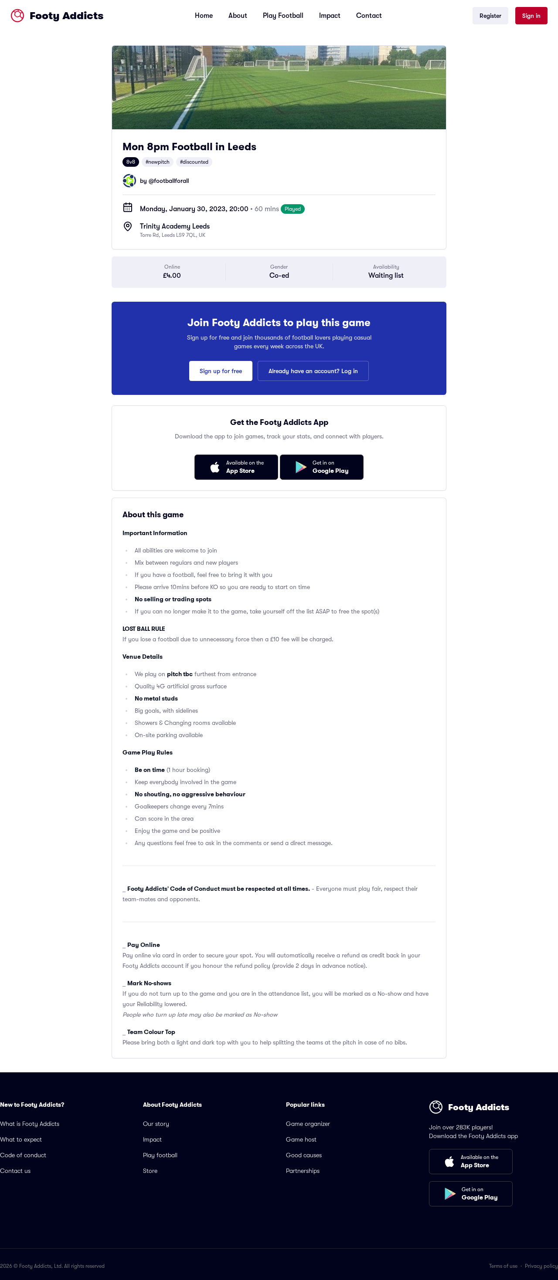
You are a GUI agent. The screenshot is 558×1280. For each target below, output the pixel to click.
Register (490, 15)
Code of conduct (23, 1155)
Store (150, 1170)
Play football (160, 1155)
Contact (369, 16)
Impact (329, 16)
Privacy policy (541, 1266)
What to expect (21, 1139)
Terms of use (503, 1266)
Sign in (531, 15)
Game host (301, 1139)
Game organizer (308, 1123)
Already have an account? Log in (313, 370)
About (237, 16)
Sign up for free (221, 370)
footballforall (171, 180)
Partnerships (303, 1170)
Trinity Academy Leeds (175, 226)
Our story (156, 1123)
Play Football (283, 16)
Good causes (304, 1155)
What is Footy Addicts (29, 1123)
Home (204, 16)
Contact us (15, 1170)
